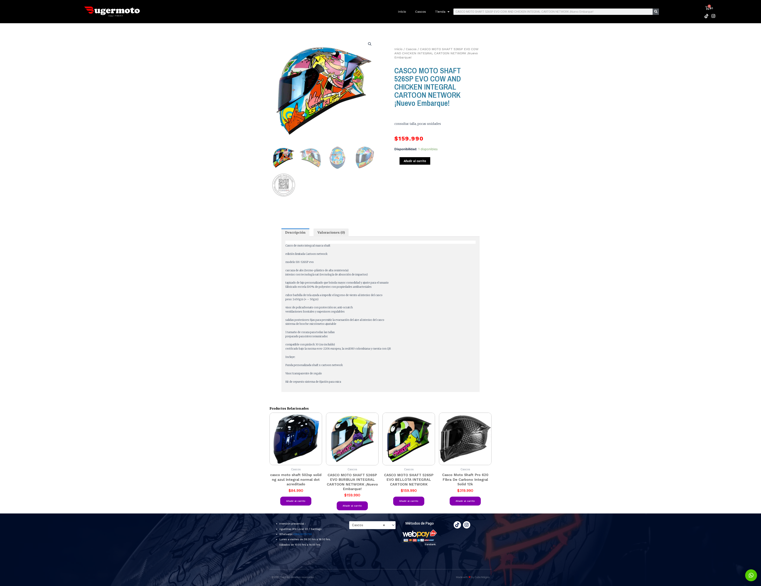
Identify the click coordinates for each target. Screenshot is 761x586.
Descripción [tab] (295, 232)
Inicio (402, 11)
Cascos (420, 11)
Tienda (440, 11)
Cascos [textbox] (368, 525)
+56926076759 (302, 534)
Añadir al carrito (415, 161)
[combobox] (372, 525)
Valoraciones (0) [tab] (331, 232)
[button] (369, 44)
